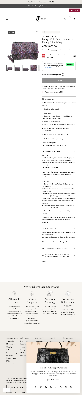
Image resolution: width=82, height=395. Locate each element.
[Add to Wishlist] (37, 32)
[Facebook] (35, 387)
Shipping (54, 50)
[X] (40, 387)
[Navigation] (7, 19)
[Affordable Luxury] (14, 307)
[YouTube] (55, 387)
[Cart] (74, 19)
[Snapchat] (60, 387)
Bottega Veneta (49, 36)
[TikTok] (70, 387)
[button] (8, 46)
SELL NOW (75, 10)
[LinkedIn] (65, 387)
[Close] (76, 345)
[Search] (65, 19)
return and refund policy (57, 88)
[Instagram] (45, 387)
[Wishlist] (69, 17)
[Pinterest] (50, 387)
